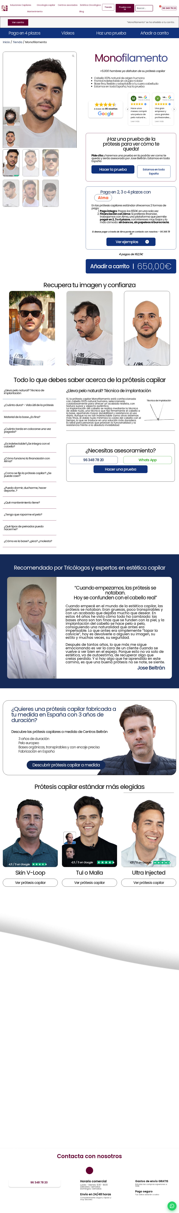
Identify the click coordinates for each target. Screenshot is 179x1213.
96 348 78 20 (39, 1182)
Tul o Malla (89, 873)
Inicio (6, 42)
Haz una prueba (111, 33)
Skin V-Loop (30, 873)
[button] (174, 109)
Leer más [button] (135, 121)
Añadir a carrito (154, 33)
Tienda (17, 42)
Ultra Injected (148, 873)
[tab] (29, 393)
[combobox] (142, 8)
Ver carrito (18, 22)
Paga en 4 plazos (24, 33)
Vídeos (67, 33)
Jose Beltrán (151, 667)
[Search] (151, 8)
